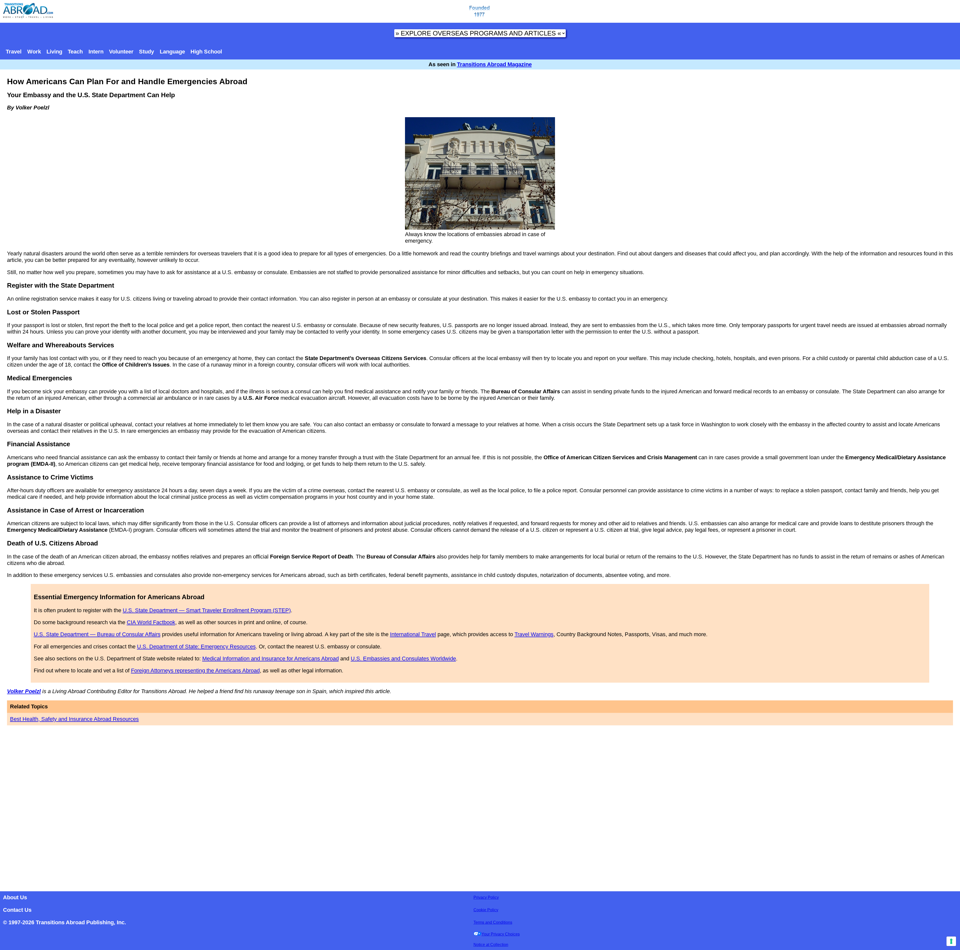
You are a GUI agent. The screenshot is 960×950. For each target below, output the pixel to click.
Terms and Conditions (493, 922)
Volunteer (121, 51)
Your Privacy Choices (501, 934)
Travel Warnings (534, 634)
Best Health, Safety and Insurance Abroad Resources (74, 719)
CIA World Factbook (151, 622)
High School (206, 51)
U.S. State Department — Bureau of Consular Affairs (97, 634)
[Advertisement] (480, 807)
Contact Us (17, 910)
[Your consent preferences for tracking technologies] (951, 941)
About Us (15, 897)
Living (54, 51)
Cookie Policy (486, 910)
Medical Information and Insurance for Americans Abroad (270, 658)
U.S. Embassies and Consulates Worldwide (403, 658)
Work (34, 51)
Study (146, 51)
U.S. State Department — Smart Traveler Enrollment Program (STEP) (207, 610)
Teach (75, 51)
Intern (96, 51)
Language (172, 51)
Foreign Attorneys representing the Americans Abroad (195, 670)
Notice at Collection (491, 945)
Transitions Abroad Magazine (494, 64)
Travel (14, 51)
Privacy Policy (486, 897)
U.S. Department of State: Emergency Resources (196, 646)
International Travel (413, 634)
